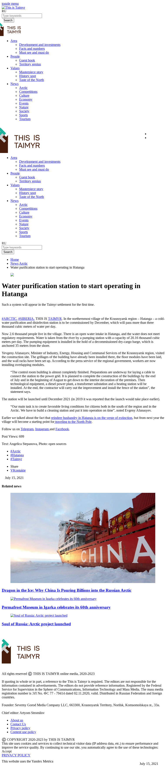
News (14, 84)
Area (13, 41)
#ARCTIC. (9, 319)
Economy (25, 99)
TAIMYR (55, 319)
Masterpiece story (31, 72)
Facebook (62, 429)
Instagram (42, 429)
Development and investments (39, 45)
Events (23, 103)
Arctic (23, 88)
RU (4, 11)
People (15, 56)
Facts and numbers (32, 48)
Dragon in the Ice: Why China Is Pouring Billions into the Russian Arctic (66, 590)
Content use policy (23, 732)
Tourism (24, 119)
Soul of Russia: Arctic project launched (36, 624)
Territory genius (30, 64)
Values (15, 68)
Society (24, 111)
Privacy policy (20, 728)
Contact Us (18, 724)
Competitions (28, 91)
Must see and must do (34, 52)
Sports (23, 115)
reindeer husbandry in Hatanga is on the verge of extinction (91, 418)
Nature (23, 107)
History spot (27, 76)
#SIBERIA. (26, 319)
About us (16, 720)
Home (14, 259)
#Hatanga (17, 455)
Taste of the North (31, 80)
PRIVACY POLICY (16, 755)
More (6, 765)
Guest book (27, 60)
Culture (24, 95)
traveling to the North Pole (73, 422)
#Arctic (15, 451)
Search (7, 252)
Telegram (27, 429)
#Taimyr (16, 459)
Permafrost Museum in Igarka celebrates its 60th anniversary (56, 607)
